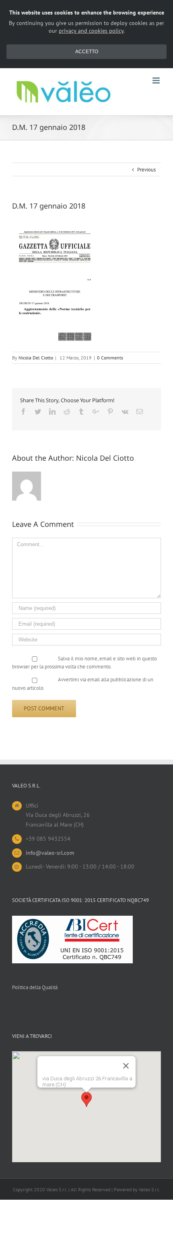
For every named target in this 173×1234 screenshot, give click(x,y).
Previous (146, 169)
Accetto (86, 51)
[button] (86, 1099)
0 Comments (110, 358)
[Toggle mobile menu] (156, 80)
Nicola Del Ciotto (36, 358)
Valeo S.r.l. (149, 1189)
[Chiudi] (126, 1065)
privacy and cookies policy (91, 30)
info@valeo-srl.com (50, 852)
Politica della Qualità (35, 987)
